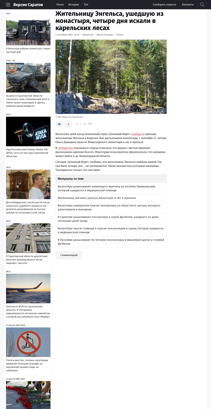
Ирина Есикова (105, 34)
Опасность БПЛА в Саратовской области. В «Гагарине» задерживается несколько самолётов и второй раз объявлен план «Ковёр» (28, 311)
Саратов (28, 4)
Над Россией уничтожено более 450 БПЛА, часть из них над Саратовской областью (27, 153)
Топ (86, 4)
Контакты (188, 4)
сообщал (137, 134)
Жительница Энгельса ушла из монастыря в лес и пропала (97, 198)
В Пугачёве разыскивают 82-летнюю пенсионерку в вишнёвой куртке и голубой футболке (111, 241)
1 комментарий (69, 255)
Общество (87, 34)
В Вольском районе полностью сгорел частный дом (28, 50)
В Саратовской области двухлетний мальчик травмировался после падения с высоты (26, 259)
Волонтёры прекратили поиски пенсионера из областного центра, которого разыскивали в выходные (109, 207)
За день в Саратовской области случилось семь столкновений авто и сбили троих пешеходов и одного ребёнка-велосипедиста (27, 100)
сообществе (66, 148)
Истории (73, 4)
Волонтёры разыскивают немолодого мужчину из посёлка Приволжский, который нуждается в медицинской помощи (106, 188)
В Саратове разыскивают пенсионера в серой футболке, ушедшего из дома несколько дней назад (108, 219)
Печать (120, 34)
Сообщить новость (164, 4)
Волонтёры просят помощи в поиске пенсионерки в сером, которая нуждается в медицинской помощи (110, 230)
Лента (59, 4)
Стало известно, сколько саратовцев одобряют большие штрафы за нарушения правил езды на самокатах (27, 365)
